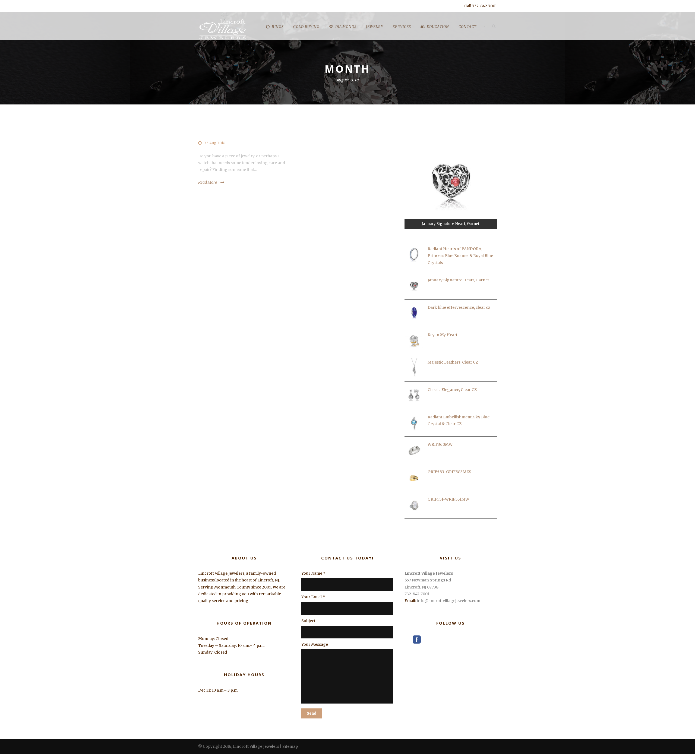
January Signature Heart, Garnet (458, 280)
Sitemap (290, 746)
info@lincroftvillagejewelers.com (448, 600)
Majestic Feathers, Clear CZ (453, 362)
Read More (207, 182)
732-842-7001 (417, 593)
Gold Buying (306, 26)
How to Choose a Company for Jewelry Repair (241, 129)
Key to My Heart (442, 334)
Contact (467, 26)
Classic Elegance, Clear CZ (452, 389)
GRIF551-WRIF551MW (448, 499)
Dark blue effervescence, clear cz (459, 307)
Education (438, 26)
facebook (417, 639)
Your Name (313, 573)
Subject (308, 620)
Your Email (313, 596)
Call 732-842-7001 (480, 6)
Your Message (314, 644)
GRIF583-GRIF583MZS (449, 471)
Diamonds (345, 26)
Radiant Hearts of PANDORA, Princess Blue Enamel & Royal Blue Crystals (460, 255)
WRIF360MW (440, 444)
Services (402, 26)
